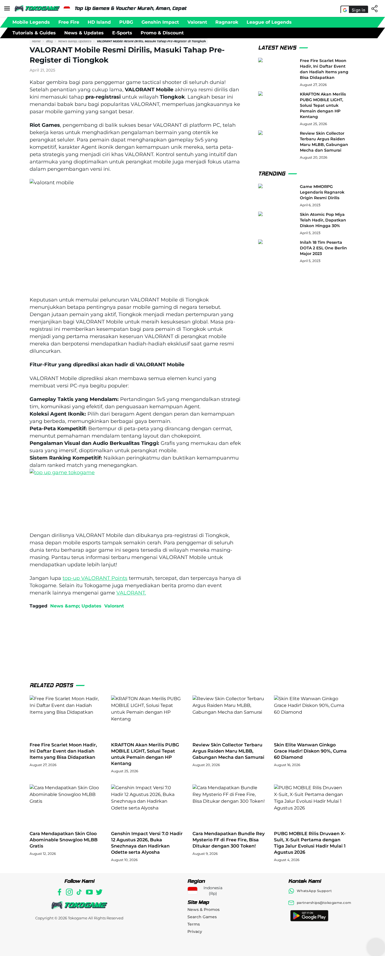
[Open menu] (7, 8)
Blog (49, 41)
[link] (36, 41)
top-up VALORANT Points (95, 578)
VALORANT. (131, 593)
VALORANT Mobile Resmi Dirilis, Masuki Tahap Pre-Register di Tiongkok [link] (151, 41)
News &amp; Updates (74, 41)
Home (36, 41)
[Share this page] (376, 8)
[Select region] (66, 8)
